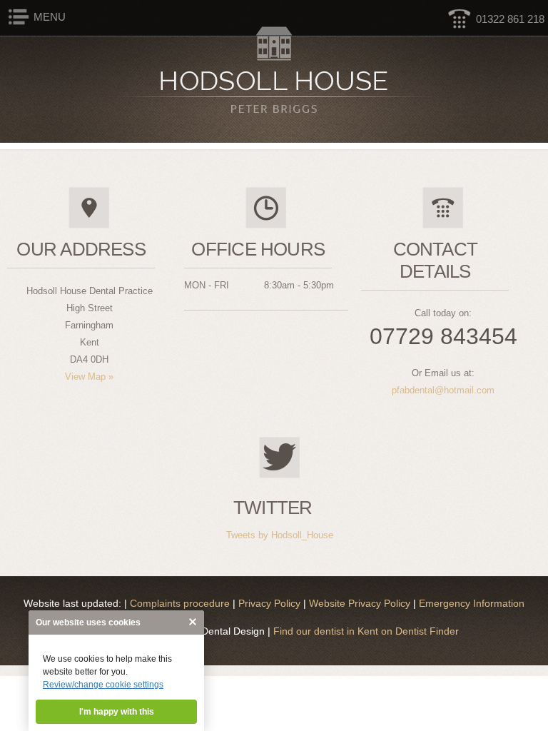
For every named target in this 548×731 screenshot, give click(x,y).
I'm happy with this (116, 712)
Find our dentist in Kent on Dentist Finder (364, 631)
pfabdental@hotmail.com (443, 390)
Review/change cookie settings (103, 685)
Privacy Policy (270, 603)
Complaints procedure (181, 603)
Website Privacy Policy (361, 603)
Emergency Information (471, 603)
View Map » (89, 376)
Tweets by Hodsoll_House (279, 535)
